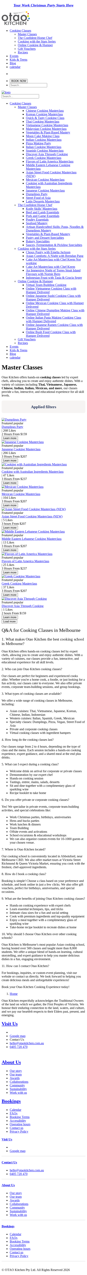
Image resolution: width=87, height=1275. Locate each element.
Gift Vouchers (27, 48)
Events (14, 56)
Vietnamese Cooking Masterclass (47, 125)
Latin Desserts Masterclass (43, 201)
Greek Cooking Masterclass (43, 158)
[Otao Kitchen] (16, 24)
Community (17, 1118)
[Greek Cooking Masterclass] (21, 576)
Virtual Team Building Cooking (46, 285)
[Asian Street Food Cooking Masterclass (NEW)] (34, 509)
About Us (11, 1095)
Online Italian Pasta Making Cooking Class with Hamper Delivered (53, 319)
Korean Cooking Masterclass (44, 114)
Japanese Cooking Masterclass (45, 190)
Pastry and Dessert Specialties (45, 237)
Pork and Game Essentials (42, 216)
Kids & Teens (18, 59)
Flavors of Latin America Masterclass (49, 161)
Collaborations (19, 1114)
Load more (9, 621)
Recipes (23, 52)
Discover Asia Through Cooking (47, 154)
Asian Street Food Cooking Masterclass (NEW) (32, 516)
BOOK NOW (18, 80)
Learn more (9, 438)
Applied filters (43, 407)
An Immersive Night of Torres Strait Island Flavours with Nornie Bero (53, 272)
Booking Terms (20, 1150)
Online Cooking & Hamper (35, 45)
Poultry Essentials (37, 219)
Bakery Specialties (38, 241)
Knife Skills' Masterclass (41, 208)
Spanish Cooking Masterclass (45, 150)
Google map (17, 1062)
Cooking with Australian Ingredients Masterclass (33, 471)
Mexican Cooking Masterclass (45, 179)
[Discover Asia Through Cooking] (24, 598)
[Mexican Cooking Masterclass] (23, 486)
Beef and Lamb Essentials (42, 212)
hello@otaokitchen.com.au (27, 1069)
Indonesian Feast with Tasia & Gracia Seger (54, 277)
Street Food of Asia (38, 197)
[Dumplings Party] (14, 419)
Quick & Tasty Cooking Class (45, 118)
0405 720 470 (19, 1073)
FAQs (13, 1146)
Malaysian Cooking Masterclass (46, 128)
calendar (15, 67)
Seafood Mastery (37, 223)
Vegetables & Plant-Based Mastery (48, 132)
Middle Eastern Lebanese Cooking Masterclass (32, 538)
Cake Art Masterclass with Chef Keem (50, 266)
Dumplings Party (37, 194)
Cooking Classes (20, 30)
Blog (13, 63)
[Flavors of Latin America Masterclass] (27, 554)
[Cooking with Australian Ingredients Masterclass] (34, 464)
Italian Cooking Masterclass (43, 147)
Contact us (16, 1160)
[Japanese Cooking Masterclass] (23, 442)
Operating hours (20, 1157)
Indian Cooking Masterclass (44, 139)
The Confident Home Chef (35, 38)
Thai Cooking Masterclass (42, 121)
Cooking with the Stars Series (37, 41)
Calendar (15, 1142)
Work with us (18, 1125)
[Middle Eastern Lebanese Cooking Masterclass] (33, 531)
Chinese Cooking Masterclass (45, 110)
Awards (15, 1111)
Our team (16, 1107)
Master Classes (27, 34)
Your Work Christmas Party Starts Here (43, 5)
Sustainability (18, 1122)
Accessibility (18, 1153)
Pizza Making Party (38, 143)
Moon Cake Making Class (42, 136)
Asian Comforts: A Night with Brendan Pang (54, 256)
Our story (16, 1103)
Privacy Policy (19, 1164)
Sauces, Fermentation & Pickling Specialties (54, 245)
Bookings (11, 1134)
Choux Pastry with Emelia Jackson (48, 252)
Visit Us (10, 1050)
